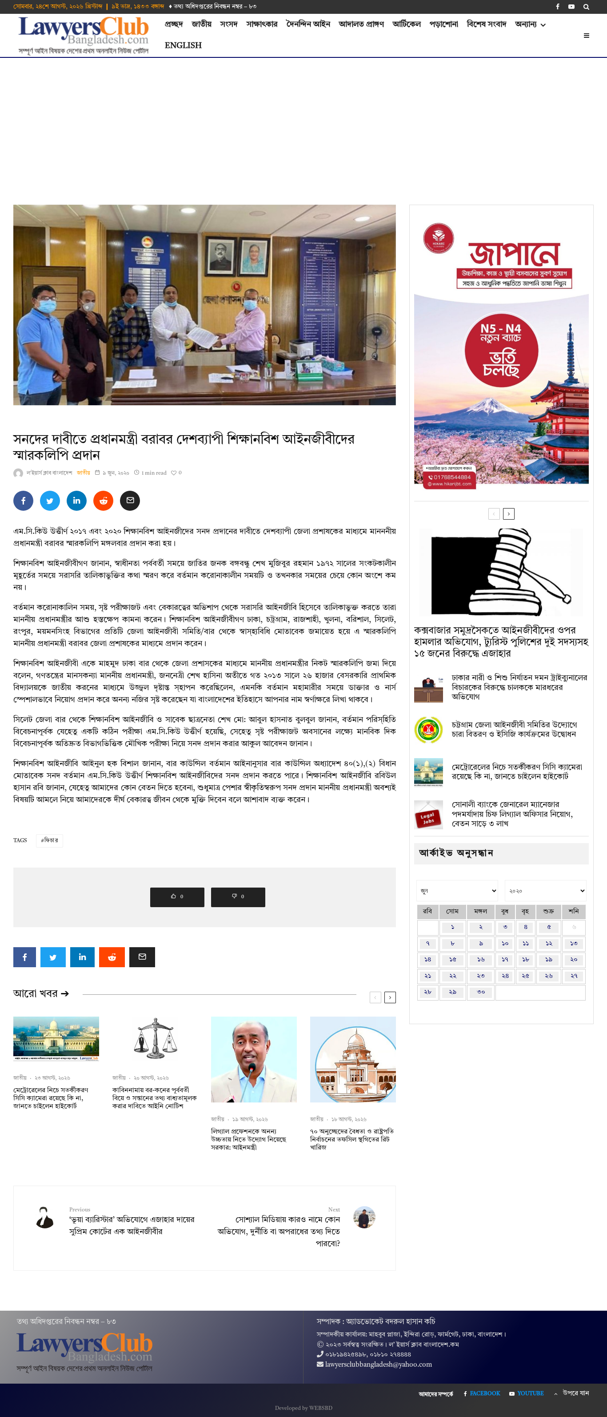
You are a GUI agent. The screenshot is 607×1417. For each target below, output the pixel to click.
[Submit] (103, 501)
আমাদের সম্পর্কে (436, 1394)
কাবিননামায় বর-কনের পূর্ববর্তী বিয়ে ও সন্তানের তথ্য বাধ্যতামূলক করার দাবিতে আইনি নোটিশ (154, 1098)
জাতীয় (202, 24)
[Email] (130, 501)
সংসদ (229, 24)
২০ (574, 960)
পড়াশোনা (444, 24)
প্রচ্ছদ (174, 24)
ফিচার (51, 841)
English (183, 46)
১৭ (505, 960)
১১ (526, 944)
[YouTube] (571, 6)
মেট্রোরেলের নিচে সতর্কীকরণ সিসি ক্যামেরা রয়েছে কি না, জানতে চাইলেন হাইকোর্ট (50, 1098)
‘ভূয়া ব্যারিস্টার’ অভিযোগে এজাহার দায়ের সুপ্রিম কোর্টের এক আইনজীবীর (132, 1221)
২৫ (525, 976)
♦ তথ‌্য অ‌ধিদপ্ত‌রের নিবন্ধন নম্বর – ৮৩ (213, 7)
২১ (427, 976)
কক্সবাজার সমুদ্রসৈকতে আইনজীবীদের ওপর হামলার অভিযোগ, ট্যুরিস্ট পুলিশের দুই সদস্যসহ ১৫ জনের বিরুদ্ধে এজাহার (501, 642)
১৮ (525, 960)
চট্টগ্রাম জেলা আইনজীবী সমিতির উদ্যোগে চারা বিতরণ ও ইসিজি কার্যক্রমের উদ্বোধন (514, 730)
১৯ (548, 960)
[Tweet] (50, 501)
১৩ (574, 944)
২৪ (505, 976)
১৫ (452, 960)
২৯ (452, 992)
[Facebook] (557, 6)
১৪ (427, 960)
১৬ (481, 960)
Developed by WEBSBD (303, 1408)
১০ (505, 944)
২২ (452, 976)
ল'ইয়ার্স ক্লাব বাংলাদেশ (49, 473)
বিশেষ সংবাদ (487, 24)
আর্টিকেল (407, 24)
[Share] (23, 501)
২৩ (481, 976)
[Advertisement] (303, 124)
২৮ (427, 992)
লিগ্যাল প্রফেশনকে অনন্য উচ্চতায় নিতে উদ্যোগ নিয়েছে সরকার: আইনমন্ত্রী (248, 1140)
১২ (549, 944)
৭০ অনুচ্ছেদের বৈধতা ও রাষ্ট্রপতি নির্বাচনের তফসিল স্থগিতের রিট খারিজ (352, 1140)
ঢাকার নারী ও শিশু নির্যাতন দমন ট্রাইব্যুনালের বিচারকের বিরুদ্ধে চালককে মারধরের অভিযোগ (519, 687)
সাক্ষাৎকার (262, 24)
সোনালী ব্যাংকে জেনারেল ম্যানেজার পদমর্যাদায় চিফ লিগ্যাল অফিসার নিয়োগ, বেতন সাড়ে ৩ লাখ (512, 814)
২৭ (574, 976)
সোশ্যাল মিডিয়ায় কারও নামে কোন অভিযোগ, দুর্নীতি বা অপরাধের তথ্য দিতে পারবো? (278, 1227)
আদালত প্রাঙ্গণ (361, 24)
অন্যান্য (526, 24)
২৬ (549, 976)
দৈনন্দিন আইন (308, 24)
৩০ (481, 992)
